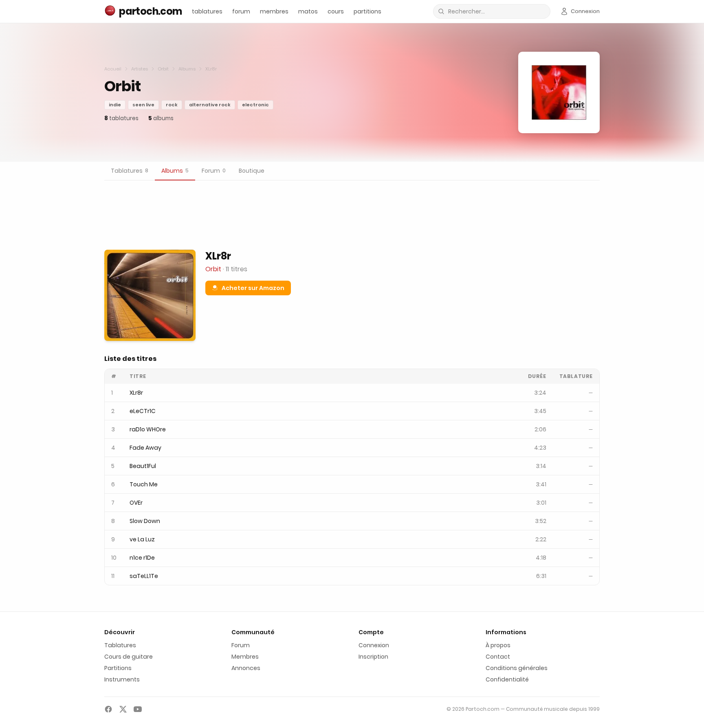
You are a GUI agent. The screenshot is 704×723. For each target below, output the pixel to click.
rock (172, 104)
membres (274, 11)
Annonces (245, 668)
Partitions (118, 668)
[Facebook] (108, 709)
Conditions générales (517, 668)
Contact (498, 657)
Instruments (122, 679)
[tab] (129, 171)
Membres (245, 657)
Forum (240, 645)
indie (115, 104)
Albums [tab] (175, 171)
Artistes (139, 69)
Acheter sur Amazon (253, 288)
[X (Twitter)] (123, 709)
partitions (367, 11)
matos (308, 11)
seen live (143, 104)
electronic (255, 104)
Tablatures (120, 645)
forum (241, 11)
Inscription (373, 657)
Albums (187, 69)
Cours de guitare (128, 657)
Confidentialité (507, 679)
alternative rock (210, 104)
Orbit (163, 69)
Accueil (112, 69)
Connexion (374, 645)
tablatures (207, 11)
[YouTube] (138, 709)
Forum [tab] (214, 171)
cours (336, 11)
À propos (498, 645)
